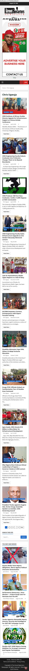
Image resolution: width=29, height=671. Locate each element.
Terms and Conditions (9, 662)
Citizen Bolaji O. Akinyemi (8, 598)
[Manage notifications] (26, 668)
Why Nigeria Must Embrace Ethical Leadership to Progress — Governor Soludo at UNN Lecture (14, 455)
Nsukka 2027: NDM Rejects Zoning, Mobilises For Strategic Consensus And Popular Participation (14, 648)
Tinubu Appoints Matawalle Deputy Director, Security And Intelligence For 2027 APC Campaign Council (14, 621)
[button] (2, 82)
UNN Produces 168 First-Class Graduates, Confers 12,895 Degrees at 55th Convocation (14, 185)
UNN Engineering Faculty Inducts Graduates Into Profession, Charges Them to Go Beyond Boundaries (14, 146)
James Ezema (6, 571)
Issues (5, 642)
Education (6, 112)
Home (8, 659)
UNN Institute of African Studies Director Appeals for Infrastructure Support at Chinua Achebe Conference (14, 106)
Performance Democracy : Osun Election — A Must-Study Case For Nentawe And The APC (14, 594)
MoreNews (24, 667)
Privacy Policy (21, 662)
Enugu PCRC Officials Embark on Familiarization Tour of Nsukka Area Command (14, 377)
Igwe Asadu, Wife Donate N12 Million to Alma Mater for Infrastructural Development (14, 417)
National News (7, 461)
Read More (7, 134)
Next (22, 527)
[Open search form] (17, 82)
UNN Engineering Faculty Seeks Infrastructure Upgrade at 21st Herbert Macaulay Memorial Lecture (14, 223)
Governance (7, 613)
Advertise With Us (16, 659)
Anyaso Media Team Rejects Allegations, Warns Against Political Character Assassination (14, 567)
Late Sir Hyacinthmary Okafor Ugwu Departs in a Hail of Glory (14, 265)
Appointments (7, 498)
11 (18, 527)
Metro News (18, 381)
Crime (5, 381)
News (11, 112)
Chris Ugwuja (6, 124)
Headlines (20, 227)
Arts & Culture (7, 421)
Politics (5, 423)
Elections (14, 611)
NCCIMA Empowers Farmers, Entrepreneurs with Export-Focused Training (14, 301)
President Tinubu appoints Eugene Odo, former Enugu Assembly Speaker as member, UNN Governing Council (14, 494)
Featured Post (13, 227)
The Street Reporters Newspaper (10, 652)
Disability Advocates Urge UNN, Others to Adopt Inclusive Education (14, 339)
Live (25, 82)
